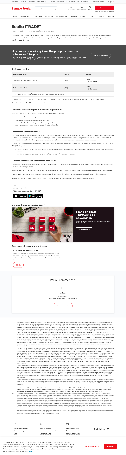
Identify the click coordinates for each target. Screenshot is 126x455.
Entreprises (23, 1)
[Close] (123, 439)
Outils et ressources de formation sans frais (33, 160)
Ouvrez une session (63, 306)
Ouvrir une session (105, 8)
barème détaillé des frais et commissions (33, 103)
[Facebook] (94, 428)
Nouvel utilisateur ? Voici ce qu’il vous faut (63, 299)
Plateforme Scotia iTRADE (26, 131)
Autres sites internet (98, 1)
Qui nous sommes (74, 1)
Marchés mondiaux (42, 1)
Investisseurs (84, 1)
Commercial (32, 1)
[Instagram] (97, 428)
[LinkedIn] (100, 428)
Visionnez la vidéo (84, 230)
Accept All (110, 446)
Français (110, 1)
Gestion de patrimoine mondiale (58, 1)
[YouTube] (108, 428)
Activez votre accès (109, 11)
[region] (63, 446)
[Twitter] (104, 428)
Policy (31, 451)
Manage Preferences (92, 446)
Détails (20, 265)
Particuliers (15, 1)
